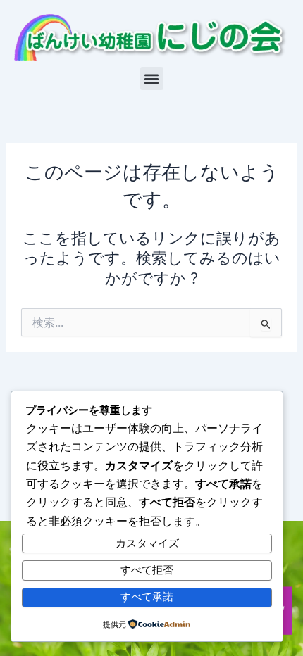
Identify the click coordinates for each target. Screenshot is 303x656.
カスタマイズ (147, 543)
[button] (151, 78)
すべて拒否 (146, 570)
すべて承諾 (146, 597)
